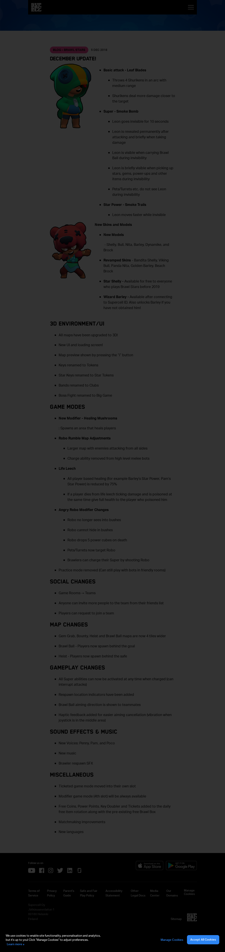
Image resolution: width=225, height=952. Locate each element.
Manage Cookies (172, 939)
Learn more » (15, 944)
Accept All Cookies (203, 939)
